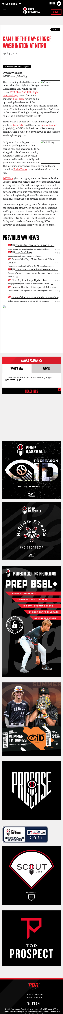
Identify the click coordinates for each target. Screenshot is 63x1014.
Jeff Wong (8, 178)
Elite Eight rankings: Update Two (29, 280)
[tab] (16, 368)
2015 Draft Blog (23, 252)
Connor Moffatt (49, 125)
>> (49, 248)
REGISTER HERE (13, 380)
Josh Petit (18, 125)
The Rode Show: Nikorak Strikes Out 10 (36, 269)
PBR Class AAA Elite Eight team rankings (21, 93)
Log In (52, 3)
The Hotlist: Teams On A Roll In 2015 (35, 245)
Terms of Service (34, 994)
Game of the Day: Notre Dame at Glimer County (31, 260)
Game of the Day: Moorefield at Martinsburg (35, 297)
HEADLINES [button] (31, 391)
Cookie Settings (34, 997)
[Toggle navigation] (4, 11)
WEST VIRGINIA (10, 4)
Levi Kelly (18, 99)
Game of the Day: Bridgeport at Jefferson (33, 287)
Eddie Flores (20, 169)
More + (56, 12)
